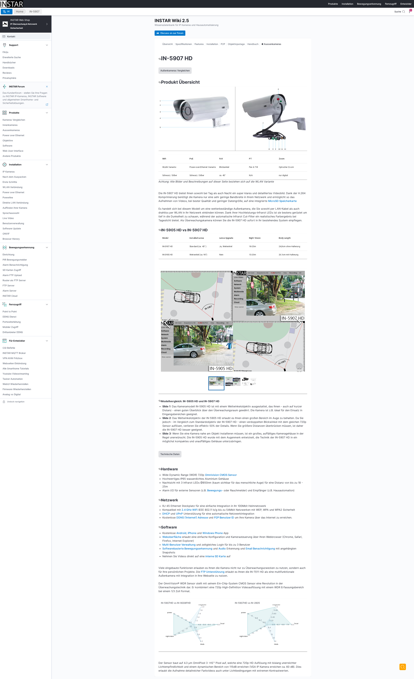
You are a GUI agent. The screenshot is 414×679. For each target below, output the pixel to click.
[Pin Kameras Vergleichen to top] (47, 120)
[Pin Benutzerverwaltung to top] (47, 223)
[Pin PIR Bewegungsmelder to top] (47, 260)
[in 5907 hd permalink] (159, 58)
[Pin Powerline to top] (47, 197)
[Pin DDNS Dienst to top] (47, 317)
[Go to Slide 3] (249, 383)
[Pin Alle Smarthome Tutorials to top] (47, 369)
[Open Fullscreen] (299, 370)
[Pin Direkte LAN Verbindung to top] (47, 203)
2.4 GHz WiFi (190, 509)
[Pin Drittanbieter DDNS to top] (47, 332)
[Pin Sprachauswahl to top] (47, 213)
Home (19, 11)
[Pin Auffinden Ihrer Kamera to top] (47, 208)
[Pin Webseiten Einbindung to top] (47, 363)
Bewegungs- (215, 490)
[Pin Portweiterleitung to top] (47, 322)
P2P (223, 44)
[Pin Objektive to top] (47, 140)
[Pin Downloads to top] (47, 68)
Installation (212, 44)
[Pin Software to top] (47, 146)
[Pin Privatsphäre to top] (47, 78)
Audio (222, 548)
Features (199, 44)
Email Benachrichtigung (260, 548)
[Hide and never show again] (47, 87)
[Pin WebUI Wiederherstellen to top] (47, 384)
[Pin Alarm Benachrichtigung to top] (47, 265)
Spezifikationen (183, 44)
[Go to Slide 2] (233, 383)
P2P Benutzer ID (224, 517)
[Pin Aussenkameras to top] (47, 130)
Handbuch (252, 44)
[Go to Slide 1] (216, 383)
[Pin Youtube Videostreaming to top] (47, 374)
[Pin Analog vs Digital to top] (47, 394)
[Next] (402, 667)
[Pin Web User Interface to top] (47, 151)
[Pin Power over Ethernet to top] (47, 135)
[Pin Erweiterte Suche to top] (47, 57)
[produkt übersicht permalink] (159, 82)
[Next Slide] (298, 323)
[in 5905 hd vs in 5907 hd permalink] (159, 230)
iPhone (192, 533)
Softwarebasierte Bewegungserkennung (187, 548)
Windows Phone (212, 533)
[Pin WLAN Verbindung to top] (47, 187)
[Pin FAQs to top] (47, 52)
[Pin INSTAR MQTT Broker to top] (47, 353)
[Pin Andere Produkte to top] (47, 156)
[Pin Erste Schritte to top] (47, 182)
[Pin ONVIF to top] (47, 234)
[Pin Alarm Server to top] (47, 291)
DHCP (166, 513)
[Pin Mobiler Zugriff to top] (47, 327)
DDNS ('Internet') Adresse (192, 517)
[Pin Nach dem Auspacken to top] (47, 177)
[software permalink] (159, 527)
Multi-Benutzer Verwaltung (179, 544)
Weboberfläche (171, 536)
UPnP (179, 513)
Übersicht (167, 44)
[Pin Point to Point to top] (47, 311)
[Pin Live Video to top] (47, 218)
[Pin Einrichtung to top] (47, 254)
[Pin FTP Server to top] (47, 285)
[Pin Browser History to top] (47, 239)
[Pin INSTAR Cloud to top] (47, 296)
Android (181, 533)
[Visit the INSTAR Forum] (47, 105)
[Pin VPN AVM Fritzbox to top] (47, 358)
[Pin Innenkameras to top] (47, 125)
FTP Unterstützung (212, 571)
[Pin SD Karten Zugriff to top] (47, 270)
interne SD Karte (215, 556)
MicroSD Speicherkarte (282, 201)
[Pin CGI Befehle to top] (47, 348)
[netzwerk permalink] (159, 500)
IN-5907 (34, 11)
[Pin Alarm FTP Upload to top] (47, 275)
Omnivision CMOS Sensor (221, 474)
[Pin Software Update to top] (47, 228)
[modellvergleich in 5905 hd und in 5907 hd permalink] (159, 401)
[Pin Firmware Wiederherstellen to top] (47, 389)
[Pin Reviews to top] (47, 73)
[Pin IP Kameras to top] (47, 172)
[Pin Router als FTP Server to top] (47, 280)
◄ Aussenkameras (271, 44)
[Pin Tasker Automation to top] (47, 379)
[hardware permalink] (159, 469)
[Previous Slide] (167, 323)
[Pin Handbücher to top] (47, 62)
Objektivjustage (236, 44)
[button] (233, 321)
